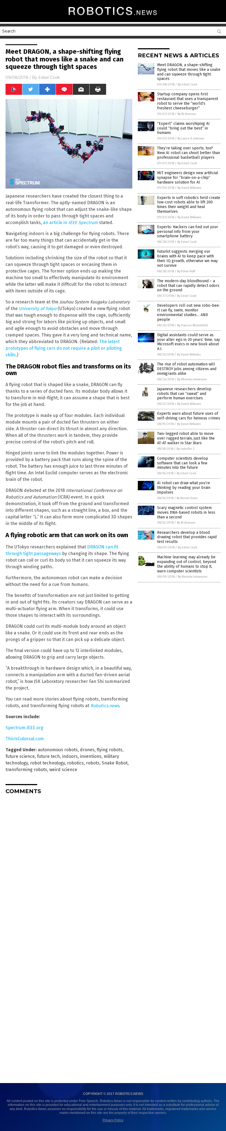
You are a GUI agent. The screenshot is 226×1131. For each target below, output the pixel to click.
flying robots (109, 749)
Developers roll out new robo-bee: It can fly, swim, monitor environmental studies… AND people (188, 312)
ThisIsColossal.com (25, 738)
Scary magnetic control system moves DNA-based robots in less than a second (186, 512)
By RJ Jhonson (186, 114)
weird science (63, 769)
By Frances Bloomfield (192, 325)
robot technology (47, 763)
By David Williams (189, 188)
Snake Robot (115, 763)
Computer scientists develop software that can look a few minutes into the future (182, 463)
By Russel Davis (187, 498)
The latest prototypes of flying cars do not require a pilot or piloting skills (64, 348)
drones (87, 749)
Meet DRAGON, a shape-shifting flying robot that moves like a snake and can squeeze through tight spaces (188, 72)
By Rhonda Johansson (192, 379)
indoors (70, 756)
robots (92, 763)
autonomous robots (58, 749)
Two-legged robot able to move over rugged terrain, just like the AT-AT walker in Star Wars (186, 438)
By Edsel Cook (187, 84)
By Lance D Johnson (190, 138)
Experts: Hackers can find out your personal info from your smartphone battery (187, 232)
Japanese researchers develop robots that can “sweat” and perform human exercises (184, 394)
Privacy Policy (113, 1120)
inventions (90, 756)
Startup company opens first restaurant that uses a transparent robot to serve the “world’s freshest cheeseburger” (187, 101)
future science (20, 756)
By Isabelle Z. (186, 449)
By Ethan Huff (186, 271)
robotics (75, 763)
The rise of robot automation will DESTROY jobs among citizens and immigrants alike (186, 369)
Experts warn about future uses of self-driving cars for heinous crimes (188, 416)
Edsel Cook (49, 77)
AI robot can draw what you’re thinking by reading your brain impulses (183, 488)
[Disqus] (69, 867)
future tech (48, 756)
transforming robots (26, 769)
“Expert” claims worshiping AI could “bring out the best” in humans (183, 128)
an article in (70, 222)
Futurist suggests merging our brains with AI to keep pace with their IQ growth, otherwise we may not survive (187, 258)
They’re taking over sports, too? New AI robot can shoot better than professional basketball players (188, 153)
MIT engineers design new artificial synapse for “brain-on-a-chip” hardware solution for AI (187, 178)
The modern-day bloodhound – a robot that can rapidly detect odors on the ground (188, 286)
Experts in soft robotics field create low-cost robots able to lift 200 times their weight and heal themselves (188, 204)
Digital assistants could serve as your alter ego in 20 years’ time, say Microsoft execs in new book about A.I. (188, 342)
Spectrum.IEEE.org (24, 727)
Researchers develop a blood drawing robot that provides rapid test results (187, 537)
